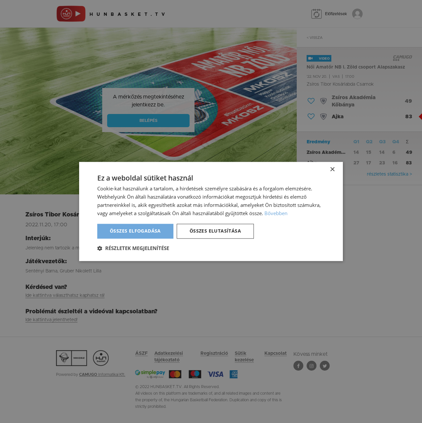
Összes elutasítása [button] (215, 231)
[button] (133, 248)
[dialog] (211, 211)
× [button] (332, 169)
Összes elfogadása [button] (135, 231)
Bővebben (275, 213)
